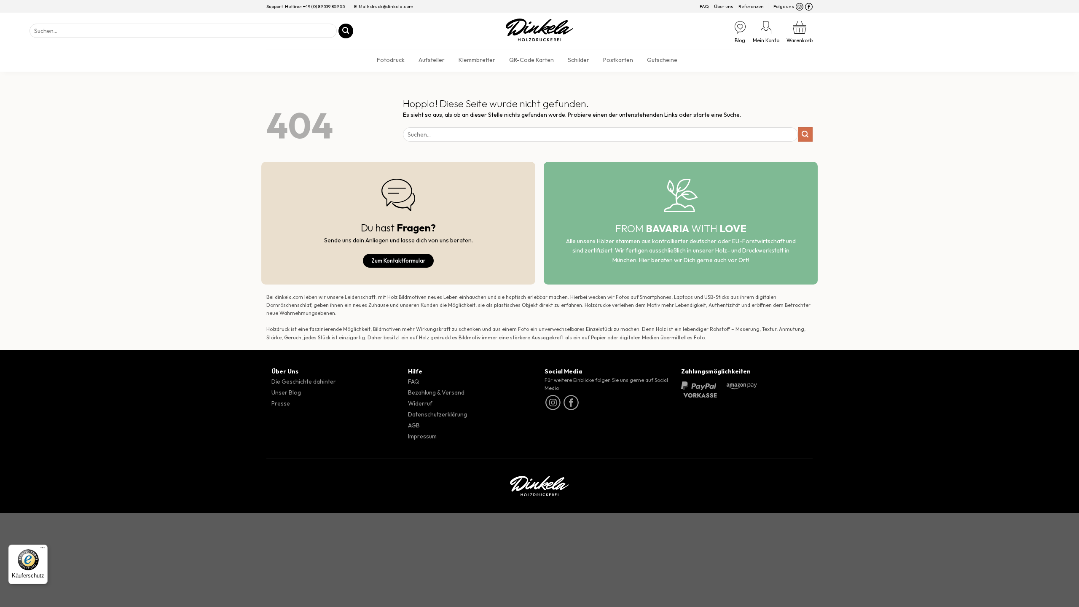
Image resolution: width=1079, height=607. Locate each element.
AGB (414, 425)
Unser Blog (286, 392)
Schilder (578, 60)
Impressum (422, 436)
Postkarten (618, 60)
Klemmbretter (477, 60)
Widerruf (420, 403)
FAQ (704, 6)
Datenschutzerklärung (437, 414)
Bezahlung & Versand (436, 392)
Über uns (723, 6)
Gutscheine (662, 60)
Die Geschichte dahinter (303, 381)
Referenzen (751, 6)
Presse (280, 403)
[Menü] (43, 550)
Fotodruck (391, 60)
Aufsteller (432, 60)
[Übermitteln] (345, 31)
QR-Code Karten (531, 60)
